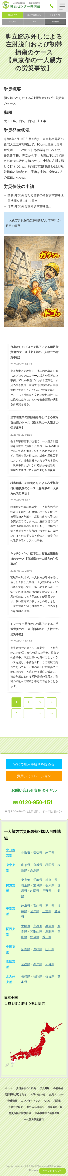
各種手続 (58, 1088)
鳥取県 (49, 931)
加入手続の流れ (34, 15)
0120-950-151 (36, 802)
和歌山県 (36, 931)
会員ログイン (55, 15)
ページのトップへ (52, 1170)
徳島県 (34, 937)
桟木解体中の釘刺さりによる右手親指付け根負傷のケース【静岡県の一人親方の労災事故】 (34, 488)
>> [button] (51, 713)
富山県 (37, 905)
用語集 (57, 1100)
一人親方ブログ (14, 1107)
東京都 (25, 880)
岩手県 (49, 852)
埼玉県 (25, 885)
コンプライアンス (31, 1100)
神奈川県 (51, 880)
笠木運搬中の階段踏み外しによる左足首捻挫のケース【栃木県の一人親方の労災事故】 (34, 422)
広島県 (25, 949)
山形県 (25, 865)
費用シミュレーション (34, 776)
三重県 (46, 911)
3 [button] (40, 702)
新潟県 (34, 870)
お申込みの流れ (35, 1107)
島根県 (37, 949)
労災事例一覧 (55, 1107)
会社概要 (12, 1100)
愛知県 (34, 911)
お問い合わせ (37, 1094)
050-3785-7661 (53, 5)
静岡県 (34, 890)
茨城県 (37, 885)
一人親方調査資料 (34, 1119)
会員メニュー (56, 1094)
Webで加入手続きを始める (33, 764)
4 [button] (51, 702)
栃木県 (49, 885)
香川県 (46, 937)
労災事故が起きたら (16, 1094)
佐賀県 (49, 976)
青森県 (37, 852)
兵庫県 (49, 926)
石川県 (49, 905)
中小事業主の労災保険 (47, 1113)
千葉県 (37, 880)
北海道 (25, 852)
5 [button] (16, 713)
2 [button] (28, 702)
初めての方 (12, 15)
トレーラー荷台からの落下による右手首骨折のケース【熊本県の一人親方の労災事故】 (34, 629)
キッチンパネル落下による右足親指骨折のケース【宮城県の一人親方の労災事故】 (34, 558)
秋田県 (49, 865)
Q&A (34, 22)
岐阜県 (25, 905)
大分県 (49, 964)
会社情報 (55, 22)
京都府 (37, 926)
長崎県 (25, 976)
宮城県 (37, 865)
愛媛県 (25, 964)
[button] (62, 6)
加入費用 (12, 22)
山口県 (49, 949)
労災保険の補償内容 (20, 1113)
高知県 (37, 964)
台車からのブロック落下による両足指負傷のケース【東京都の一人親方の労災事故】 (34, 352)
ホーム (8, 1088)
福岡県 (37, 976)
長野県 (46, 890)
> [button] (40, 713)
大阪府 (25, 926)
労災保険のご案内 (26, 1088)
